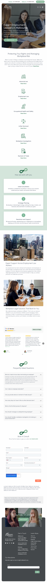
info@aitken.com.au (22, 544)
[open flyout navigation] (38, 7)
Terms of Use (34, 546)
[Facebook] (9, 543)
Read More (36, 66)
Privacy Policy (34, 547)
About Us (33, 535)
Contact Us (33, 544)
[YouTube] (13, 543)
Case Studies (34, 543)
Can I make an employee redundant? (14, 389)
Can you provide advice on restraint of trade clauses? (18, 394)
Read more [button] (7, 346)
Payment (33, 549)
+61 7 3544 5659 (16, 1)
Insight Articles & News (36, 541)
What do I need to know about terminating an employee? (19, 374)
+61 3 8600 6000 (30, 1)
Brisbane (10, 1)
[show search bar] (40, 7)
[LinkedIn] (5, 543)
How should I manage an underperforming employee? (18, 411)
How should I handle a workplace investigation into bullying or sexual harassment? (20, 417)
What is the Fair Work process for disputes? (16, 406)
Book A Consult (40, 1)
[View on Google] (5, 351)
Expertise (33, 539)
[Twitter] (7, 543)
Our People (33, 537)
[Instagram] (11, 543)
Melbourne (24, 1)
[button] (4, 343)
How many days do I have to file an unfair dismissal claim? (20, 400)
